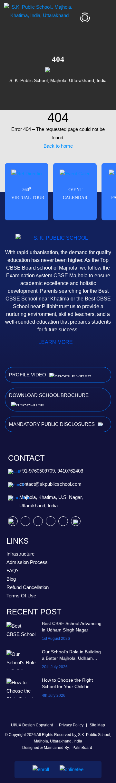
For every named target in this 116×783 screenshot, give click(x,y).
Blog (11, 579)
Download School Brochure (49, 395)
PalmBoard (82, 747)
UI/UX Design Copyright (32, 725)
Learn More (56, 342)
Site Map (97, 725)
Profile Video (28, 374)
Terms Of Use (21, 595)
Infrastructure (20, 554)
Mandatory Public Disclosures (52, 424)
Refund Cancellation (27, 587)
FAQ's (13, 570)
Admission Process (27, 562)
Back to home (58, 146)
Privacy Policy (71, 725)
